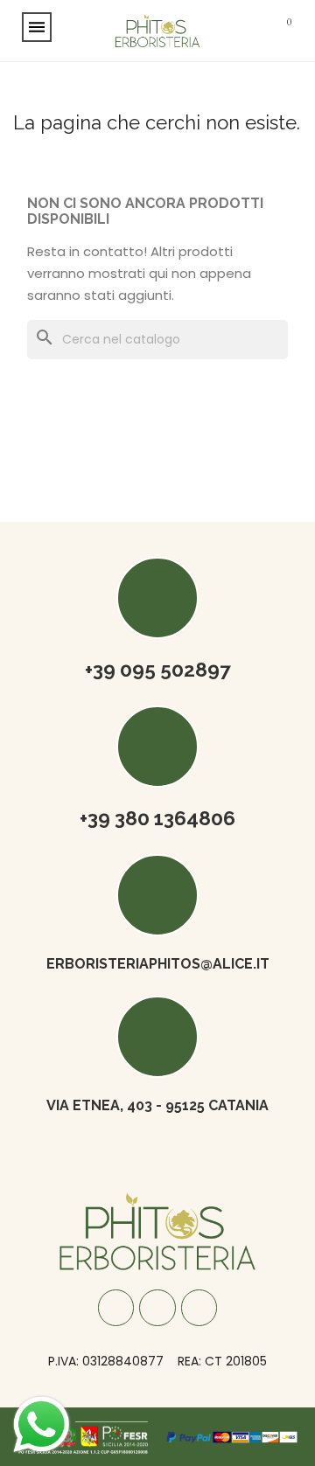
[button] (233, 31)
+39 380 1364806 (157, 818)
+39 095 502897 (158, 669)
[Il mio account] (259, 30)
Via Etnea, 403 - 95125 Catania (157, 1105)
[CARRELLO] (283, 31)
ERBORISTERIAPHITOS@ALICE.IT (158, 963)
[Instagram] (157, 1307)
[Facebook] (116, 1307)
